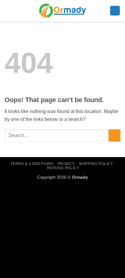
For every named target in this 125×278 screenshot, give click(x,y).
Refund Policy (63, 168)
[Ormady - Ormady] (62, 10)
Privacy (66, 164)
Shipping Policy (96, 164)
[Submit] (114, 135)
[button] (115, 11)
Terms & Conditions (31, 164)
